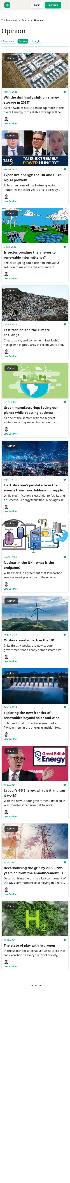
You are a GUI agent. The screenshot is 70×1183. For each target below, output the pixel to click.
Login (37, 5)
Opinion (23, 41)
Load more (35, 985)
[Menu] (65, 4)
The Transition (9, 20)
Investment (8, 41)
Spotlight (35, 41)
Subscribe (53, 5)
